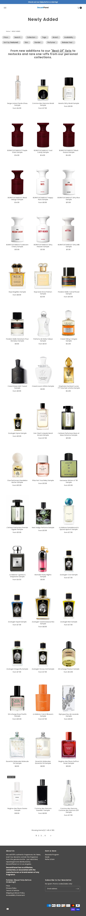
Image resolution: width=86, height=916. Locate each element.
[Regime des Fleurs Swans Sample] (17, 790)
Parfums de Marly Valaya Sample (43, 340)
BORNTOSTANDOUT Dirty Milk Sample (68, 246)
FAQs (8, 886)
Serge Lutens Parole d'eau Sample (17, 104)
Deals (47, 857)
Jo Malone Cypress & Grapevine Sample (17, 576)
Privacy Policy (11, 888)
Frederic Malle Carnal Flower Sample (68, 293)
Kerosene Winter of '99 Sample (69, 481)
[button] (6, 37)
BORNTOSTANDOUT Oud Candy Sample (43, 151)
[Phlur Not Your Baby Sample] (43, 462)
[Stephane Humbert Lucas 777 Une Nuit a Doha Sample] (68, 368)
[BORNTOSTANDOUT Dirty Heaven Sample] (43, 227)
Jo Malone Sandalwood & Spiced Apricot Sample (69, 528)
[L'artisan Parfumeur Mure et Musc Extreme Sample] (68, 415)
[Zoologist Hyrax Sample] (17, 415)
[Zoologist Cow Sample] (68, 557)
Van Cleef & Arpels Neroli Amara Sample (43, 434)
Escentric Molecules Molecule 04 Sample (17, 762)
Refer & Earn (50, 859)
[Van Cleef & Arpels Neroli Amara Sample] (43, 415)
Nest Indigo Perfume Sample (43, 527)
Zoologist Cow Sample (69, 575)
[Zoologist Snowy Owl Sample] (43, 651)
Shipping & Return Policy (15, 893)
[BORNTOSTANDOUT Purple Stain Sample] (17, 132)
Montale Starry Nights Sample (43, 576)
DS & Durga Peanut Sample (68, 669)
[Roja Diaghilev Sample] (17, 274)
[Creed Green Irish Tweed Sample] (17, 368)
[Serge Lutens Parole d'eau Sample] (17, 85)
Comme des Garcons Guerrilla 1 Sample (43, 809)
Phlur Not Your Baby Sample (43, 480)
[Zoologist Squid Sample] (17, 604)
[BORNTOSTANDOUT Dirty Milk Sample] (68, 227)
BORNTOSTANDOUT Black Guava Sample (68, 151)
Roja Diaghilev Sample (17, 292)
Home (8, 31)
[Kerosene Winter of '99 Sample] (68, 462)
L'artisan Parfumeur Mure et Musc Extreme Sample (68, 434)
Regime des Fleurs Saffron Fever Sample (69, 762)
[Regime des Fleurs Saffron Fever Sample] (68, 743)
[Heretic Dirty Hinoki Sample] (68, 85)
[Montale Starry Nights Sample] (43, 557)
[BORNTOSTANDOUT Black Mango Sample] (17, 180)
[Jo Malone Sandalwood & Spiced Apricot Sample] (68, 510)
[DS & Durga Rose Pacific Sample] (17, 696)
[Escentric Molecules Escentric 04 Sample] (43, 743)
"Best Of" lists (61, 51)
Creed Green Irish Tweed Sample (17, 387)
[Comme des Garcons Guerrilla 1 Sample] (43, 790)
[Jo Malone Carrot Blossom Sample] (43, 696)
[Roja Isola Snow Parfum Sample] (43, 274)
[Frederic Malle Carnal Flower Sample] (68, 274)
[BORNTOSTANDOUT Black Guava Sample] (68, 132)
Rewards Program (52, 854)
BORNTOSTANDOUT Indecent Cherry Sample (17, 246)
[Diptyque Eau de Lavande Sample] (68, 696)
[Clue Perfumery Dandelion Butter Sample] (17, 462)
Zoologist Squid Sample (17, 622)
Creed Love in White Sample (43, 386)
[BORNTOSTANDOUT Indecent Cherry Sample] (17, 227)
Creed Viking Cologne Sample (68, 340)
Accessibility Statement (15, 895)
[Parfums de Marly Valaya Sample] (43, 321)
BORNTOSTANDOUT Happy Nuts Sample (43, 198)
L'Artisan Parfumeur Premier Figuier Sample (17, 528)
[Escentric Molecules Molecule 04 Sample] (17, 743)
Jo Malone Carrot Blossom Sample (43, 715)
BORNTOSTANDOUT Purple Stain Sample (17, 151)
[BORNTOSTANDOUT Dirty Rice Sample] (68, 180)
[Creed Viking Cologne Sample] (68, 321)
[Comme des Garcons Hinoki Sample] (43, 85)
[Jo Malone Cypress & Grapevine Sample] (17, 557)
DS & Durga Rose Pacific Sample (17, 715)
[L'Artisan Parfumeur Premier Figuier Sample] (17, 510)
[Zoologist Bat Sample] (68, 604)
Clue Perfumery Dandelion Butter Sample (17, 481)
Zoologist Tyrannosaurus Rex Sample (43, 623)
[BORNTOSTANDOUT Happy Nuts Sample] (43, 180)
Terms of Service (12, 890)
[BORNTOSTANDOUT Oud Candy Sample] (43, 132)
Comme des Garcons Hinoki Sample (43, 104)
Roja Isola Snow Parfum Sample (43, 293)
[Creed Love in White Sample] (43, 368)
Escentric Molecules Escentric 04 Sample (43, 762)
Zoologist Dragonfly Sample (17, 669)
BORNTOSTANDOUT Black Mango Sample (17, 198)
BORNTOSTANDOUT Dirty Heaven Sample (43, 246)
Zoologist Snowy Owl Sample (43, 669)
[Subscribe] (77, 888)
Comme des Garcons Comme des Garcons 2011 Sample (69, 810)
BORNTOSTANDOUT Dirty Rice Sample (69, 198)
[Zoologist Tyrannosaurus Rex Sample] (43, 604)
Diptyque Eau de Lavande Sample (69, 715)
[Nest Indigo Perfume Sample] (43, 510)
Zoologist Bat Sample (68, 622)
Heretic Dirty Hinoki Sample (68, 103)
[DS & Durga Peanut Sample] (68, 651)
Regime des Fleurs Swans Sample (17, 809)
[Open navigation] (5, 7)
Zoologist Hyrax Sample (17, 433)
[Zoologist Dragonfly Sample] (17, 651)
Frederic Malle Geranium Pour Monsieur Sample (17, 340)
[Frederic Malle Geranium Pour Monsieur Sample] (17, 321)
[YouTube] (8, 909)
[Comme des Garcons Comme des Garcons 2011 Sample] (68, 790)
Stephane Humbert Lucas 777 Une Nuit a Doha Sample (69, 387)
